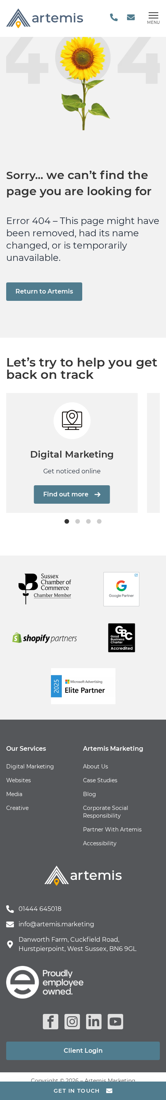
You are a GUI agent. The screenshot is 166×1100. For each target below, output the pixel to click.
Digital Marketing (30, 766)
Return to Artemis (44, 291)
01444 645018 (40, 909)
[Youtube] (115, 1021)
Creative (17, 808)
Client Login (83, 1050)
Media (14, 794)
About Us (95, 766)
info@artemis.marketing (56, 924)
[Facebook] (50, 1021)
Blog (89, 794)
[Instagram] (72, 1021)
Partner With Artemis (112, 829)
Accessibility (100, 843)
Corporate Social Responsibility (105, 812)
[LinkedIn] (94, 1021)
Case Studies (100, 780)
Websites (18, 780)
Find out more (65, 494)
